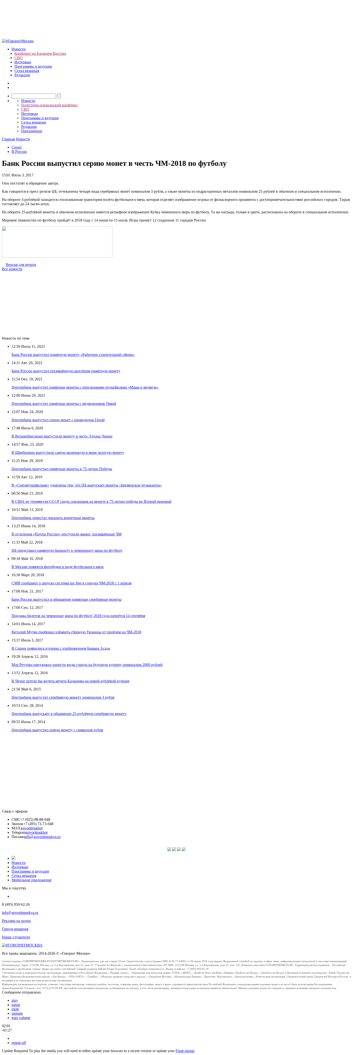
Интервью (22, 62)
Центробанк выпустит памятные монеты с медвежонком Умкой (64, 404)
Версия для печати (21, 265)
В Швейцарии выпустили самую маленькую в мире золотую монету (68, 452)
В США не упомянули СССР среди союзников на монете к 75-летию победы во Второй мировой (91, 501)
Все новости (12, 269)
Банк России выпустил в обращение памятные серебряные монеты (67, 599)
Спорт (17, 147)
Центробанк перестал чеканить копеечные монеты (53, 518)
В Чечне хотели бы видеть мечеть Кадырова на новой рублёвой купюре (70, 681)
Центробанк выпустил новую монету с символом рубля (57, 730)
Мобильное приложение (32, 880)
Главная (8, 139)
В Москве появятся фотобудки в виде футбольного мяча (57, 567)
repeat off (19, 1043)
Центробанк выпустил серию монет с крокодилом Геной (58, 420)
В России (19, 152)
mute (15, 1009)
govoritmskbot (32, 828)
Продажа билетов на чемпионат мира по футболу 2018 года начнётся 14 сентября (78, 616)
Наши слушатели (16, 937)
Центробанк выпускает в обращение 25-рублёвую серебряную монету (69, 714)
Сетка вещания (26, 71)
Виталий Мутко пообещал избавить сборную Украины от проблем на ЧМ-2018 (76, 632)
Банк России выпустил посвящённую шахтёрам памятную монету (66, 371)
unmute (17, 1013)
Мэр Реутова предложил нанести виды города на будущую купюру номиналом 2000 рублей (87, 665)
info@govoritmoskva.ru (42, 837)
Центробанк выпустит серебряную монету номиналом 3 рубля (63, 697)
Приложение (31, 131)
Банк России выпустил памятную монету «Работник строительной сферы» (73, 355)
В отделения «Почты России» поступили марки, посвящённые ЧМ (67, 534)
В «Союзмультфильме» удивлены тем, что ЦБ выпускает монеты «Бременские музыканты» (87, 485)
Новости (19, 49)
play (15, 1000)
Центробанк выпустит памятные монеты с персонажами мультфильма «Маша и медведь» (85, 387)
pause (16, 1005)
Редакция (22, 75)
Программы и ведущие (33, 66)
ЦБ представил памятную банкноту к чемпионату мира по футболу (67, 550)
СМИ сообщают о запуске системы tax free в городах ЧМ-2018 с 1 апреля (71, 583)
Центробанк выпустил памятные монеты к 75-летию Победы (62, 469)
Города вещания (15, 929)
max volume (21, 1018)
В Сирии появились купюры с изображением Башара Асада (61, 648)
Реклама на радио (16, 921)
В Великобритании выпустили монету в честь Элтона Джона (62, 436)
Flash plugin (185, 1051)
